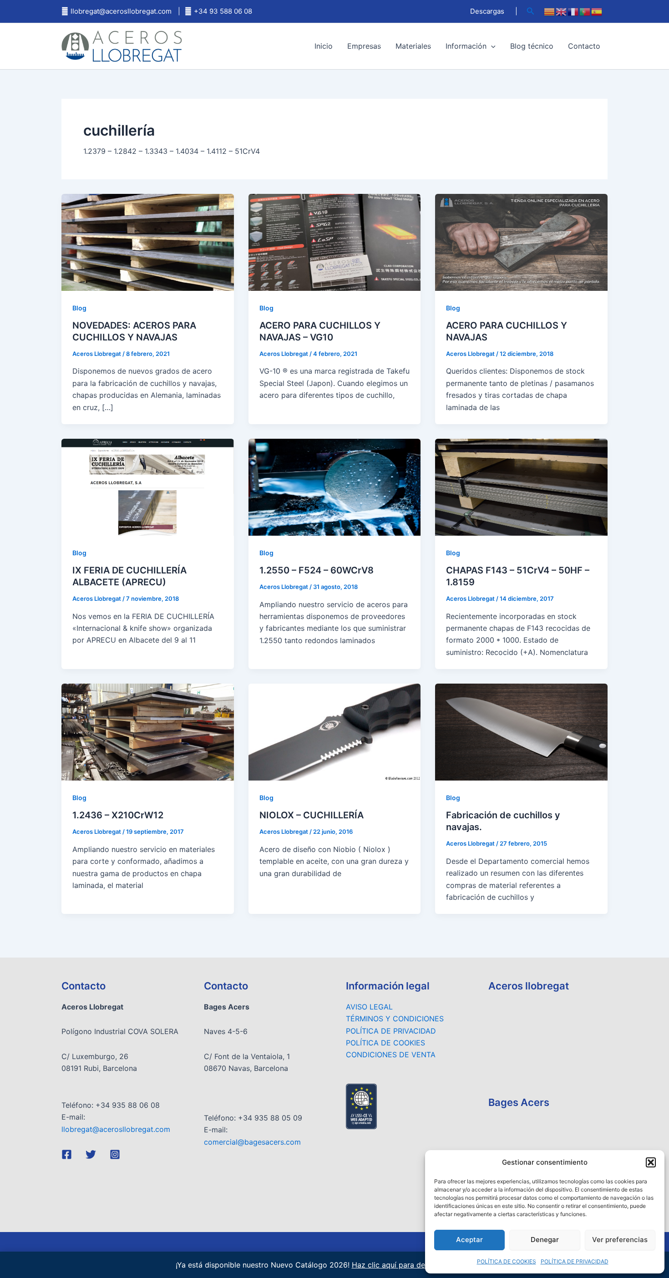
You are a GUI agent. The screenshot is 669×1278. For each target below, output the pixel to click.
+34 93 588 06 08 (223, 11)
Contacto (584, 46)
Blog (79, 308)
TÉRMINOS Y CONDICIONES (395, 1018)
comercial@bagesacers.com (252, 1141)
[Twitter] (91, 1154)
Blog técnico (531, 46)
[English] (562, 11)
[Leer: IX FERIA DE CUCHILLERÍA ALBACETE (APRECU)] (147, 486)
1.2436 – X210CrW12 (117, 815)
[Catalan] (550, 11)
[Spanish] (597, 11)
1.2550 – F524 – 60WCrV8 (316, 570)
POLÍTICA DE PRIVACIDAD (574, 1261)
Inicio (323, 46)
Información (466, 46)
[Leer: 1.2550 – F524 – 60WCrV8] (334, 486)
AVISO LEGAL (369, 1006)
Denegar (545, 1239)
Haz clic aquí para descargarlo (404, 1264)
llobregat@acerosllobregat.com (121, 11)
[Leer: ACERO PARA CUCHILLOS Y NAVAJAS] (521, 241)
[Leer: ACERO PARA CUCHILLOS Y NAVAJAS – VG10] (334, 241)
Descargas (487, 11)
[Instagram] (115, 1154)
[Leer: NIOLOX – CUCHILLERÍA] (334, 731)
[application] (491, 46)
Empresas (364, 46)
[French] (573, 11)
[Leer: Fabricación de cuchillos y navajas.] (521, 731)
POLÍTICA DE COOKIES (506, 1261)
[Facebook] (66, 1154)
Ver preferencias (620, 1239)
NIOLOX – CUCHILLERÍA (311, 815)
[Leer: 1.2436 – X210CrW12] (147, 731)
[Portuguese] (585, 11)
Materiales (413, 46)
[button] (650, 1162)
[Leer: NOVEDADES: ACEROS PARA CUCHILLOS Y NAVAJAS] (147, 241)
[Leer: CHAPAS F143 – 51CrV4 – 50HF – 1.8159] (521, 486)
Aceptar (469, 1239)
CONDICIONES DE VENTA (391, 1054)
